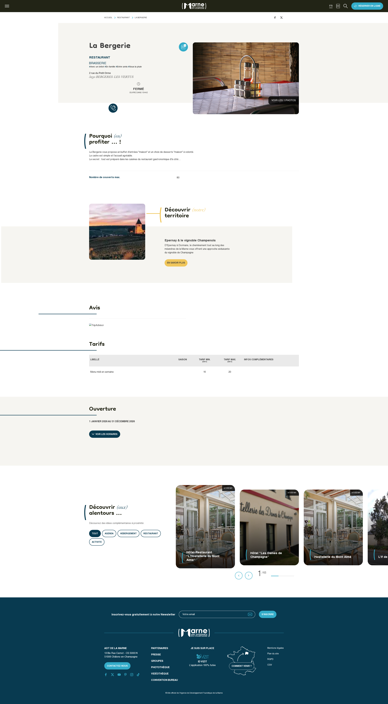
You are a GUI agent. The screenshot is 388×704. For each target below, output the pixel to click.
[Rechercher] (345, 6)
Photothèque (160, 667)
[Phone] (113, 108)
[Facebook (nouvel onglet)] (105, 674)
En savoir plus (176, 263)
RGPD (270, 659)
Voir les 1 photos (283, 100)
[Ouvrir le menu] (7, 6)
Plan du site (273, 653)
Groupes (157, 660)
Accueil (108, 18)
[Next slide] (249, 575)
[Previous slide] (238, 575)
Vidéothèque (160, 673)
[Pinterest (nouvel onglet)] (125, 674)
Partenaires (159, 648)
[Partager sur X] (281, 17)
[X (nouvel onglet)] (112, 674)
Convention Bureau (164, 680)
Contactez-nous (117, 666)
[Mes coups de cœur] (338, 6)
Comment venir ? (242, 666)
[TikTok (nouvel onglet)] (138, 674)
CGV (269, 665)
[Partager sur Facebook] (275, 17)
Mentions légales (275, 648)
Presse (156, 654)
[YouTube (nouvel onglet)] (119, 674)
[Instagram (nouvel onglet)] (131, 674)
